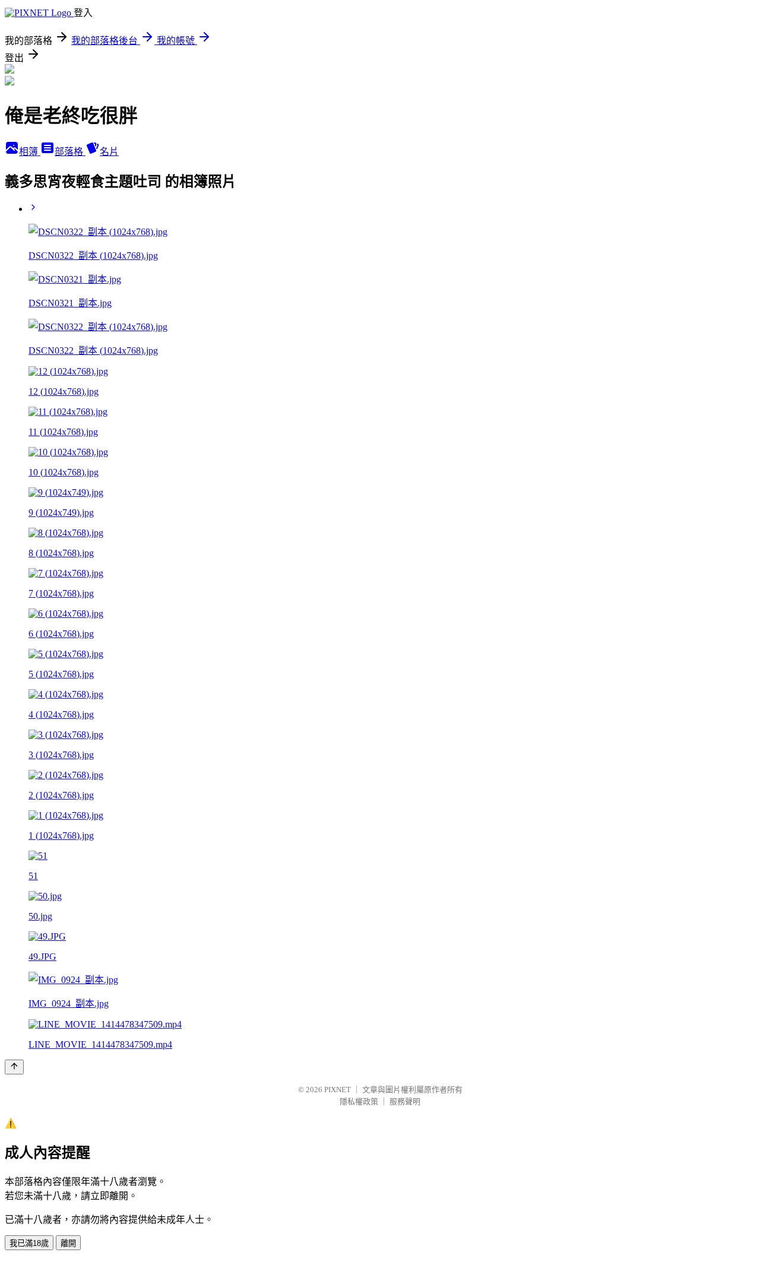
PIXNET (337, 1089)
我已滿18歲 (29, 1243)
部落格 (70, 152)
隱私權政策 (359, 1101)
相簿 (29, 152)
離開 (68, 1243)
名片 (109, 152)
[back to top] (14, 1067)
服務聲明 (405, 1101)
